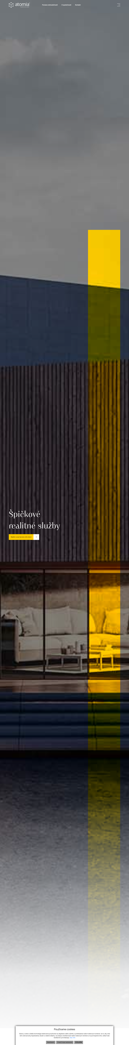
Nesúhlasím (50, 1042)
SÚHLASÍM (78, 1042)
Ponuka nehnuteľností (50, 5)
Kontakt (78, 5)
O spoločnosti (66, 5)
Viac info (72, 1037)
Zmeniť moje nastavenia (64, 1042)
